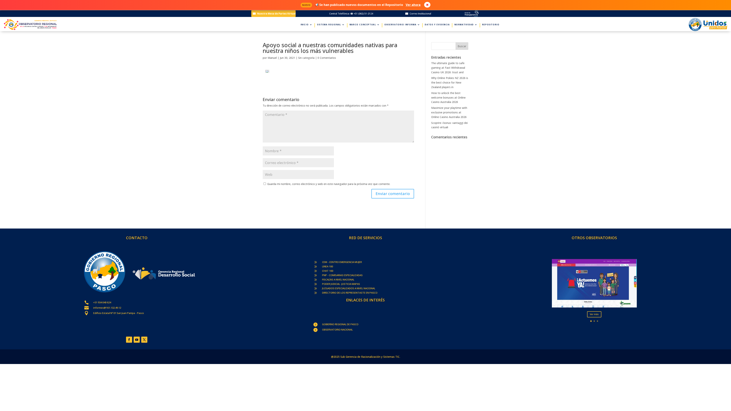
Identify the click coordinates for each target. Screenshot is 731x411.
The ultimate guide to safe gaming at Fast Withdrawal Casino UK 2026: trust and (448, 67)
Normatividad (464, 24)
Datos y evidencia (437, 24)
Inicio (305, 24)
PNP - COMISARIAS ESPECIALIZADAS (342, 275)
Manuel (272, 58)
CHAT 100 (327, 270)
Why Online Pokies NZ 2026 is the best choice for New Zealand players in (449, 82)
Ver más (594, 314)
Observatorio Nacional (337, 329)
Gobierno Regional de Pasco (340, 324)
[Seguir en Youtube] (137, 340)
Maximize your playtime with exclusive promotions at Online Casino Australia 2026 (449, 112)
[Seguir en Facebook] (129, 340)
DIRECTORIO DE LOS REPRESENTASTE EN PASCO (349, 292)
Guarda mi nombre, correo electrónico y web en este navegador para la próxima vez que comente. (328, 184)
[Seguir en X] (144, 340)
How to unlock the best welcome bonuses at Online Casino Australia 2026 (448, 97)
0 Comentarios (327, 58)
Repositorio (491, 24)
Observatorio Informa (400, 24)
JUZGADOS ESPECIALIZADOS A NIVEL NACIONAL (348, 288)
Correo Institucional (420, 13)
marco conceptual (363, 24)
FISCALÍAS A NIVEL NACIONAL (338, 279)
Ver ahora (413, 5)
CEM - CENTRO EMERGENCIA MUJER (342, 262)
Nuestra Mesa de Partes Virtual (276, 13)
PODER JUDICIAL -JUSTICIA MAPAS (341, 284)
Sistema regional (329, 24)
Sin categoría (306, 58)
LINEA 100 (327, 266)
